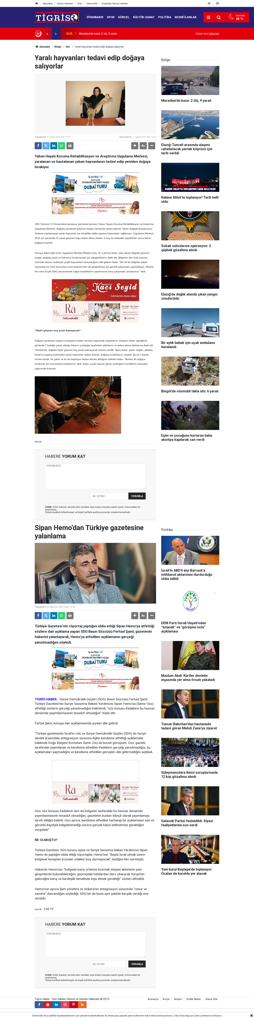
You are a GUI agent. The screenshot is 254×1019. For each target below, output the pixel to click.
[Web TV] (209, 3)
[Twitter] (46, 145)
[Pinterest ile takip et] (73, 1004)
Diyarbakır (95, 17)
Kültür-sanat (144, 17)
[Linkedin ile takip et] (56, 1004)
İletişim (178, 999)
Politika (164, 17)
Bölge (57, 46)
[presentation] (47, 34)
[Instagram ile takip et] (65, 1004)
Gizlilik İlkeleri (193, 999)
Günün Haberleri (65, 3)
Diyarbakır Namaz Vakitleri (115, 3)
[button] (134, 145)
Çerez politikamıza (203, 1015)
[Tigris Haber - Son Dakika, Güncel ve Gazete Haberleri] (57, 17)
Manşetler (48, 3)
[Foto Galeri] (217, 3)
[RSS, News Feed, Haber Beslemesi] (82, 1004)
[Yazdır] (70, 145)
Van (68, 46)
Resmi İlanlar (185, 17)
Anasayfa (44, 46)
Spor (111, 17)
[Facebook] (38, 145)
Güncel (124, 17)
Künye (166, 999)
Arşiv (79, 3)
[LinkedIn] (53, 145)
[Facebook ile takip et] (39, 1004)
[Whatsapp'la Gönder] (61, 145)
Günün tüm (207, 33)
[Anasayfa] (37, 3)
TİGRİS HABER (46, 699)
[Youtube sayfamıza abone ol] (47, 1004)
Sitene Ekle (92, 3)
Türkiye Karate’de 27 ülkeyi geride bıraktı (103, 33)
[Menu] (208, 17)
